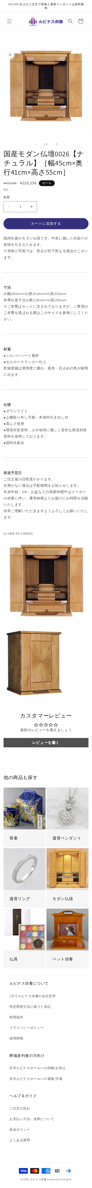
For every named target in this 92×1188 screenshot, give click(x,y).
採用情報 (16, 1038)
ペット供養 (62, 959)
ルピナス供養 (38, 1179)
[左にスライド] (35, 144)
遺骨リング (19, 898)
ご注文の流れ (19, 1108)
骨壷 (13, 838)
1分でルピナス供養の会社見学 (32, 996)
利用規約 (16, 1017)
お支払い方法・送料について (31, 1119)
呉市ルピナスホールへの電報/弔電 (36, 1079)
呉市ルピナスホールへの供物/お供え (37, 1068)
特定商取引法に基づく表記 (30, 1006)
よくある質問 (19, 1140)
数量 (7, 197)
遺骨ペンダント (66, 838)
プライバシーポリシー (26, 1028)
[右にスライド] (56, 144)
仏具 (13, 959)
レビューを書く (46, 742)
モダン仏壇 (62, 898)
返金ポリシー (19, 1129)
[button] (9, 21)
